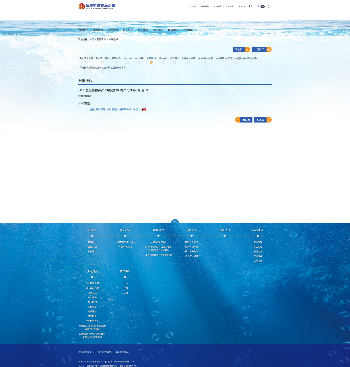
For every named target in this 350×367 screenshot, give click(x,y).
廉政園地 (92, 316)
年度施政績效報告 (158, 242)
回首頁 (193, 6)
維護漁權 (257, 242)
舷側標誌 (92, 251)
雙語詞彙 (230, 6)
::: (185, 6)
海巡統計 (128, 29)
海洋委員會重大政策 (125, 242)
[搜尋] (250, 6)
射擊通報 (113, 39)
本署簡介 (92, 242)
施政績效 (113, 29)
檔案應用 (92, 311)
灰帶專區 (187, 29)
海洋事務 (257, 256)
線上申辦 (92, 297)
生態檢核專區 (92, 321)
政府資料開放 (92, 288)
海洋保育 (257, 261)
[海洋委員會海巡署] (108, 6)
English (241, 6)
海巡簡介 (83, 29)
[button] (258, 6)
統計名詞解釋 (191, 246)
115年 (125, 283)
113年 (125, 292)
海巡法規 (143, 29)
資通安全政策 (104, 352)
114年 (125, 288)
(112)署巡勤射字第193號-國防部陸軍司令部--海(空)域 (114, 109)
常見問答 (217, 6)
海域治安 (257, 251)
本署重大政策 (125, 246)
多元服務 (92, 302)
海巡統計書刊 (191, 256)
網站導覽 (205, 6)
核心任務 (158, 29)
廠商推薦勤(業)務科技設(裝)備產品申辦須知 (92, 327)
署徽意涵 (92, 246)
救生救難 (257, 246)
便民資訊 (173, 29)
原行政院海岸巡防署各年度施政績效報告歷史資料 (158, 248)
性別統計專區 (191, 242)
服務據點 (92, 292)
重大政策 (98, 29)
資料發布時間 (191, 251)
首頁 (91, 39)
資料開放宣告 (122, 352)
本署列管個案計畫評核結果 (158, 254)
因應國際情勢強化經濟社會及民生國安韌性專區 (92, 335)
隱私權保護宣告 (86, 352)
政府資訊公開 (92, 283)
